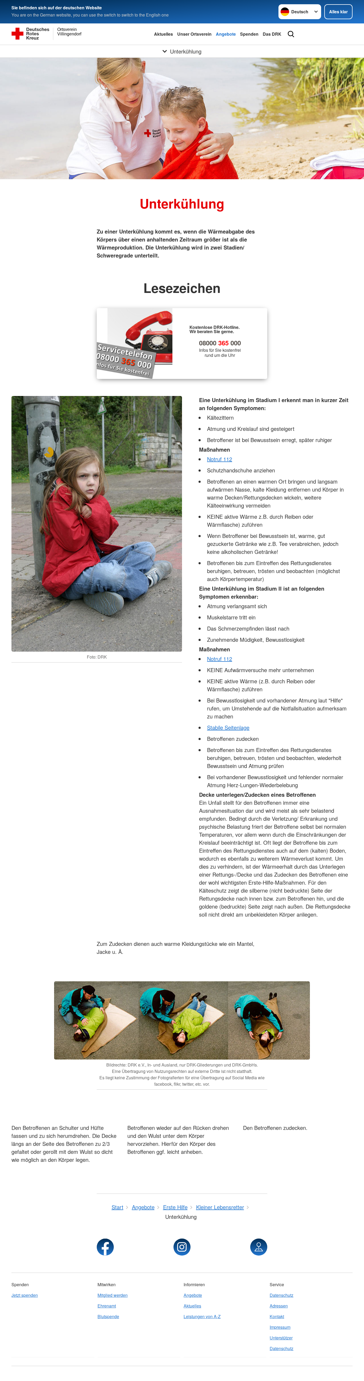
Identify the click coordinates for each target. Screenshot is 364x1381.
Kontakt (277, 1316)
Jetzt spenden (24, 1295)
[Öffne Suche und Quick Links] (291, 34)
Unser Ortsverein (194, 34)
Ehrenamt (107, 1306)
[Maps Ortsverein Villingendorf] (258, 1247)
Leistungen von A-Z (202, 1316)
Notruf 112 (219, 459)
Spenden (249, 34)
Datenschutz (281, 1295)
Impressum (280, 1327)
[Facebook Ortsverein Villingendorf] (105, 1247)
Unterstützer (281, 1338)
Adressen (279, 1306)
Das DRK (272, 34)
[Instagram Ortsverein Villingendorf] (182, 1247)
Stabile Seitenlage (228, 727)
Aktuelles (163, 34)
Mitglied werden (113, 1295)
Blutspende (108, 1316)
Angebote (226, 34)
